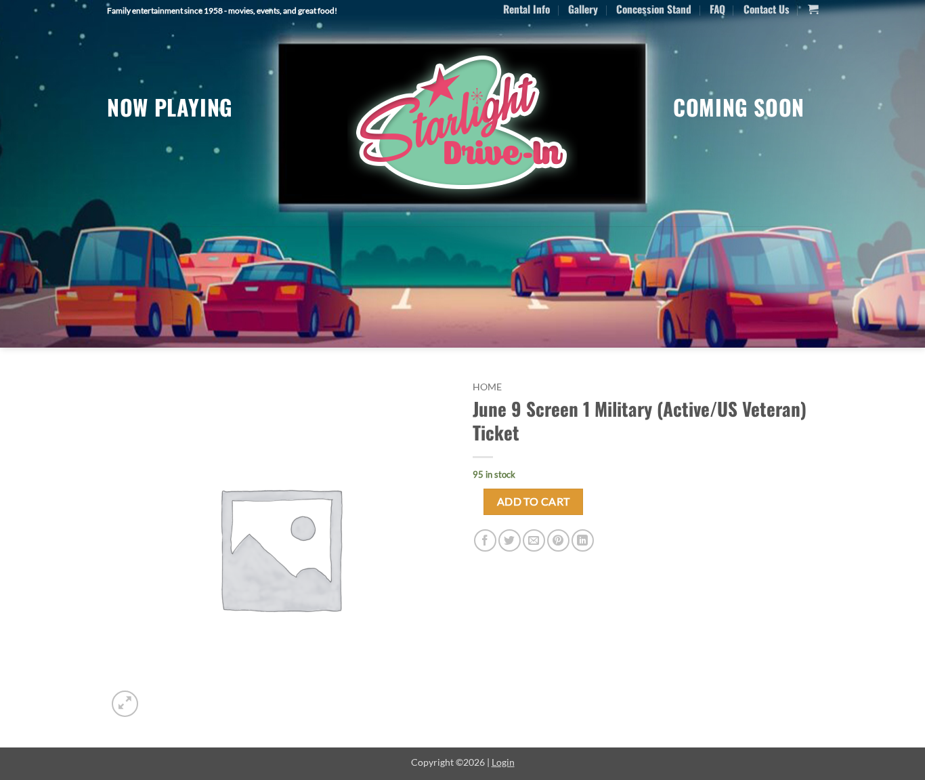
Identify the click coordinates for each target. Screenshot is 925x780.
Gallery (583, 8)
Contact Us (767, 8)
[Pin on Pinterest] (558, 540)
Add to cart (533, 501)
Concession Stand (653, 8)
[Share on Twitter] (509, 540)
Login (503, 762)
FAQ (717, 8)
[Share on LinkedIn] (583, 540)
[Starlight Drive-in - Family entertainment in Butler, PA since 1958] (462, 124)
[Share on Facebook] (485, 540)
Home (487, 387)
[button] (813, 9)
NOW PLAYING (170, 107)
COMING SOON (738, 107)
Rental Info (526, 8)
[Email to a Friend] (534, 540)
